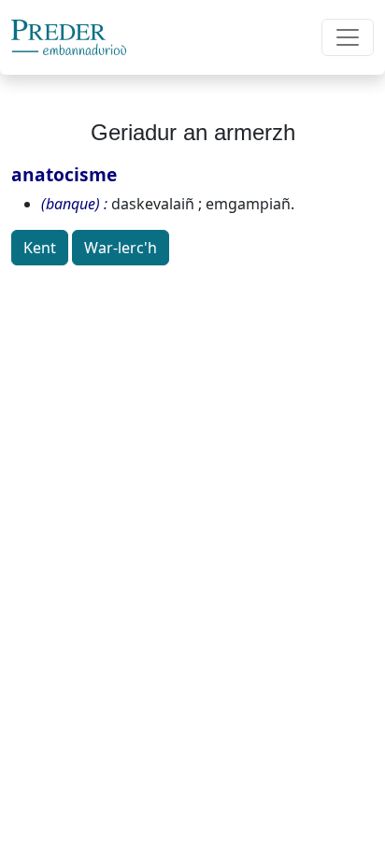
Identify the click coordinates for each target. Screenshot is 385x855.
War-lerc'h (120, 247)
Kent (39, 247)
